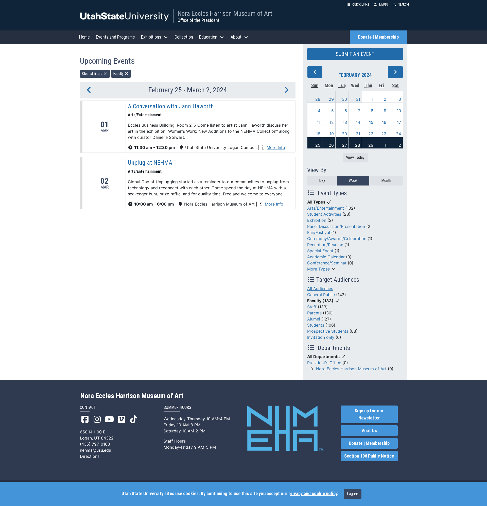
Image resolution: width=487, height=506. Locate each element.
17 (399, 122)
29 (331, 99)
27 (344, 145)
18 (318, 133)
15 (371, 122)
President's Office (324, 362)
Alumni (313, 319)
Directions (89, 456)
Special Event (320, 250)
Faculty (118, 74)
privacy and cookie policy (312, 493)
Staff (312, 306)
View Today (355, 157)
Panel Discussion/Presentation (336, 226)
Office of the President (198, 20)
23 (383, 133)
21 (358, 133)
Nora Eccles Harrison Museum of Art (225, 13)
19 (331, 133)
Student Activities (324, 214)
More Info (276, 147)
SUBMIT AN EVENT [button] (355, 54)
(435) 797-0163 (95, 444)
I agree (352, 493)
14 (358, 122)
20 (344, 133)
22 (370, 133)
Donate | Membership (378, 37)
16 (384, 122)
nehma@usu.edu (95, 450)
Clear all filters (92, 74)
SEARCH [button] (403, 4)
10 (399, 110)
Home (84, 37)
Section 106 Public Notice (369, 456)
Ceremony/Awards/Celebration (336, 238)
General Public (321, 294)
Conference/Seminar (326, 262)
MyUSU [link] (383, 4)
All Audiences (320, 288)
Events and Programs (115, 37)
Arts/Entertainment (325, 208)
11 (318, 122)
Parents (314, 312)
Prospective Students (327, 331)
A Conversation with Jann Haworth (171, 106)
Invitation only (320, 337)
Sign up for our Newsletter (369, 414)
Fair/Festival (318, 232)
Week (353, 180)
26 (331, 145)
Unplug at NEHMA (150, 162)
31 (358, 99)
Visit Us (369, 430)
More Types (318, 269)
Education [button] (208, 37)
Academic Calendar (326, 256)
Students (315, 325)
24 (398, 133)
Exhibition (316, 220)
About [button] (236, 37)
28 (317, 99)
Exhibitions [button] (151, 37)
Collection (184, 37)
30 (344, 99)
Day (322, 180)
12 (331, 122)
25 (317, 145)
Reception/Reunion (325, 244)
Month (386, 180)
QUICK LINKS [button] (360, 4)
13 (345, 122)
